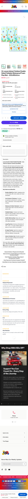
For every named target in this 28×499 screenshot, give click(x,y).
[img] (6, 281)
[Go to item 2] (9, 66)
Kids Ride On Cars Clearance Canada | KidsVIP (14, 262)
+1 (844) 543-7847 (14, 417)
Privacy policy (4, 485)
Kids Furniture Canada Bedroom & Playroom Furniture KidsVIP (14, 254)
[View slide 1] (12, 422)
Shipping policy (14, 487)
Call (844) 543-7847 (14, 108)
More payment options (14, 125)
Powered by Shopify (19, 483)
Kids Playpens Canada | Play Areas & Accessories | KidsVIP (14, 257)
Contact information (22, 485)
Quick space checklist (6, 100)
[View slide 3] (15, 422)
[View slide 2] (14, 422)
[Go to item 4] (19, 66)
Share (4, 266)
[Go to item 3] (14, 66)
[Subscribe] (24, 464)
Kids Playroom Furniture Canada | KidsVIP (14, 260)
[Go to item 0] (3, 66)
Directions (14, 111)
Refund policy (10, 485)
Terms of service (16, 485)
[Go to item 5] (25, 66)
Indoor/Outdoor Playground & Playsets (14, 251)
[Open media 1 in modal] (24, 17)
